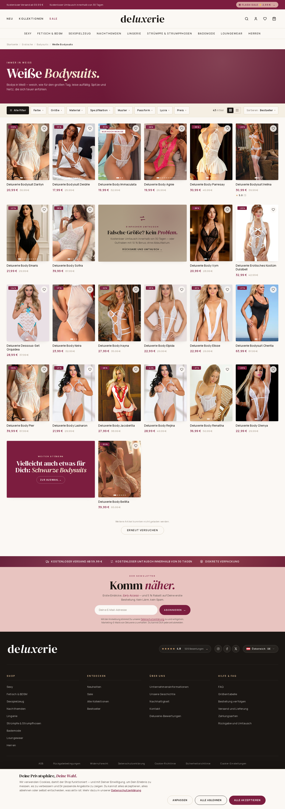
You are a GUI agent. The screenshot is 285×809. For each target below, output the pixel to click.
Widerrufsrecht (99, 763)
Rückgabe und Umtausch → (142, 249)
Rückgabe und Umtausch (235, 723)
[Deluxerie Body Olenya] (257, 392)
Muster (124, 110)
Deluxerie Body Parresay (207, 184)
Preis (182, 110)
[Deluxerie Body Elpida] (165, 313)
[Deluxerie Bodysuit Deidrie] (74, 151)
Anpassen (180, 800)
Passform (145, 110)
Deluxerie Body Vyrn (204, 265)
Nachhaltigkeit (159, 701)
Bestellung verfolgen (232, 701)
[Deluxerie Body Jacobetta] (119, 392)
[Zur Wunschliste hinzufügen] (44, 128)
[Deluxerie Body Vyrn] (211, 233)
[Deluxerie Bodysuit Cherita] (257, 313)
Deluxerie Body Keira (67, 346)
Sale (53, 18)
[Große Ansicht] (237, 110)
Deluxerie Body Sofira (68, 265)
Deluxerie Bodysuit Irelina (253, 184)
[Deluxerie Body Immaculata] (119, 151)
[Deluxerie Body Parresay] (211, 151)
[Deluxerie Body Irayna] (119, 313)
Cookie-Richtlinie (165, 763)
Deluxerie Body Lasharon (70, 425)
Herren (254, 33)
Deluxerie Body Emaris (22, 265)
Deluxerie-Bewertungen (165, 716)
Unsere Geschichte (162, 694)
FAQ (220, 687)
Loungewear (231, 33)
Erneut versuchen (142, 530)
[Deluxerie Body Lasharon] (74, 392)
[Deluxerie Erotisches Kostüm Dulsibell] (257, 233)
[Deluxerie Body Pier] (28, 392)
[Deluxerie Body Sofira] (74, 233)
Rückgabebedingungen (67, 763)
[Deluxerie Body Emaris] (28, 233)
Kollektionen (31, 18)
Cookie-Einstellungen (233, 763)
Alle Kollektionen (98, 701)
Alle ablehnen (211, 800)
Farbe (38, 110)
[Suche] (246, 19)
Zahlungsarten (228, 716)
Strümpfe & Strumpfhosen (169, 33)
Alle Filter (20, 110)
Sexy (28, 33)
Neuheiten (94, 687)
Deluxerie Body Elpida (159, 346)
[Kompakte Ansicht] (230, 110)
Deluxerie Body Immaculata (117, 184)
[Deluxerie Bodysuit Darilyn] (28, 151)
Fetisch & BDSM (50, 33)
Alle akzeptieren (247, 800)
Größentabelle (227, 694)
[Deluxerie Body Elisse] (211, 313)
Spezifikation (100, 110)
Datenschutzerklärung (152, 619)
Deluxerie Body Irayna (113, 346)
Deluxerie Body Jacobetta (116, 425)
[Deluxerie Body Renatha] (211, 392)
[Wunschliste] (265, 19)
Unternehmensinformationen (169, 687)
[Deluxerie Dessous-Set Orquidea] (28, 313)
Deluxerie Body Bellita (113, 502)
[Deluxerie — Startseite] (142, 19)
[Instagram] (218, 649)
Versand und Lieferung (233, 709)
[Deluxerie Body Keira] (74, 313)
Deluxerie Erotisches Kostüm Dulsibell (256, 267)
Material (76, 110)
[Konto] (256, 19)
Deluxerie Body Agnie (159, 184)
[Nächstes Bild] (45, 152)
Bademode (206, 33)
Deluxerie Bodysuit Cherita (255, 346)
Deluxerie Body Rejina (159, 425)
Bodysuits (42, 44)
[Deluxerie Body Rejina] (165, 392)
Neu (10, 18)
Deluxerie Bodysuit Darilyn (25, 184)
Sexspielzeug (80, 33)
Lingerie (134, 33)
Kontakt (155, 709)
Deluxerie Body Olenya (252, 425)
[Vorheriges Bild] (11, 152)
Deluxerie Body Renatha (207, 425)
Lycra (164, 110)
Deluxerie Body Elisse (205, 346)
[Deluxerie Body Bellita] (119, 469)
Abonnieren (175, 609)
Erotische (27, 44)
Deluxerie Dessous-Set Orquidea (23, 347)
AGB (41, 763)
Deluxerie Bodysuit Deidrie (71, 184)
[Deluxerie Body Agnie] (165, 151)
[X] (236, 649)
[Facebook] (227, 649)
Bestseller (261, 110)
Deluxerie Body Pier (20, 425)
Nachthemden (109, 33)
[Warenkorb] (274, 19)
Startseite (12, 44)
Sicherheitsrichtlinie (198, 763)
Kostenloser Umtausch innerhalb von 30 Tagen (76, 4)
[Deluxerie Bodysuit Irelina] (257, 151)
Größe (56, 110)
